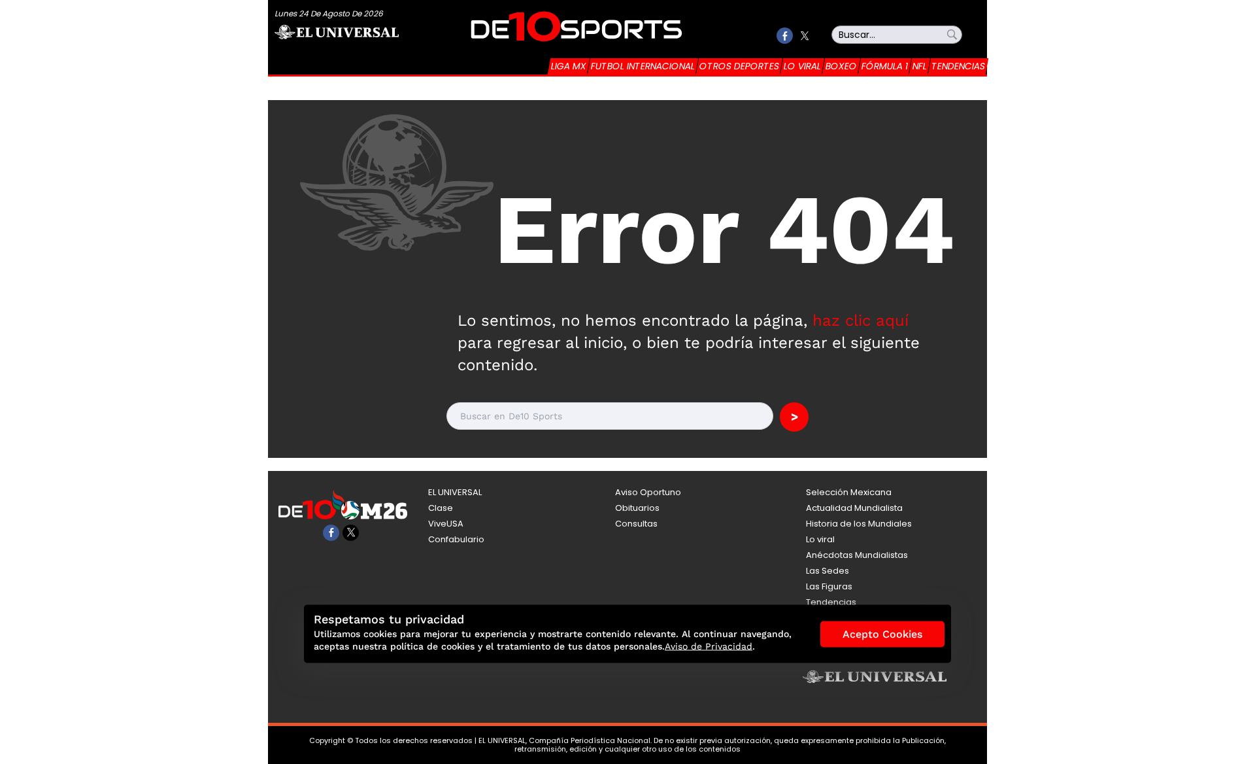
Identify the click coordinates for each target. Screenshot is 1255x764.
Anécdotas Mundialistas (857, 555)
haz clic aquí (860, 320)
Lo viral (802, 66)
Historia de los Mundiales (859, 523)
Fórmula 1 (884, 66)
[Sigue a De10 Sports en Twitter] (804, 35)
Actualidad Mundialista (854, 508)
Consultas (636, 523)
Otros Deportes (739, 66)
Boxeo (841, 66)
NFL (919, 66)
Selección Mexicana (849, 492)
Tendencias (958, 66)
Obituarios (637, 508)
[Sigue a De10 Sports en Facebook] (785, 35)
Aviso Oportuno (648, 492)
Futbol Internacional (643, 66)
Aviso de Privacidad (708, 646)
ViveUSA (445, 523)
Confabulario (456, 539)
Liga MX (569, 66)
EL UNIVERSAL (455, 492)
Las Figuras (829, 586)
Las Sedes (827, 570)
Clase (440, 508)
